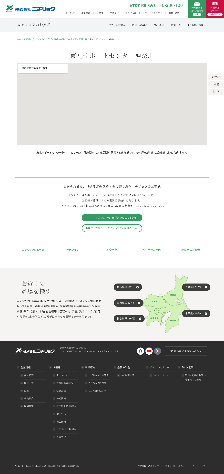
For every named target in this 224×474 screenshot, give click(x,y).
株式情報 (61, 398)
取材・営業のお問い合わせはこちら (195, 377)
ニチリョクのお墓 (97, 383)
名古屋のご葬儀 (151, 250)
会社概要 (29, 375)
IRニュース (62, 375)
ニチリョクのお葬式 (42, 39)
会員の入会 (130, 12)
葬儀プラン (72, 250)
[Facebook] (140, 351)
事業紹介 (114, 12)
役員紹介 (29, 398)
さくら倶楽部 (127, 375)
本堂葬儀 (111, 250)
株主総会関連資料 (66, 406)
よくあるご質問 (195, 25)
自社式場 (159, 25)
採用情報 (29, 406)
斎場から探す (139, 25)
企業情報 (85, 12)
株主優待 (61, 421)
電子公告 (61, 413)
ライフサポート (160, 375)
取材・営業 (174, 12)
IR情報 (100, 12)
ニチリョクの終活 (97, 390)
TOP (72, 12)
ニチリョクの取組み (66, 429)
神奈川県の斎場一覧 (77, 39)
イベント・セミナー (152, 12)
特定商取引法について (148, 465)
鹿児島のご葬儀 (190, 250)
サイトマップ (199, 465)
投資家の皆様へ (64, 383)
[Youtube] (149, 351)
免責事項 (61, 437)
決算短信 (61, 390)
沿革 (26, 390)
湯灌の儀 (176, 25)
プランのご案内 (117, 25)
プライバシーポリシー (175, 465)
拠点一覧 (29, 383)
